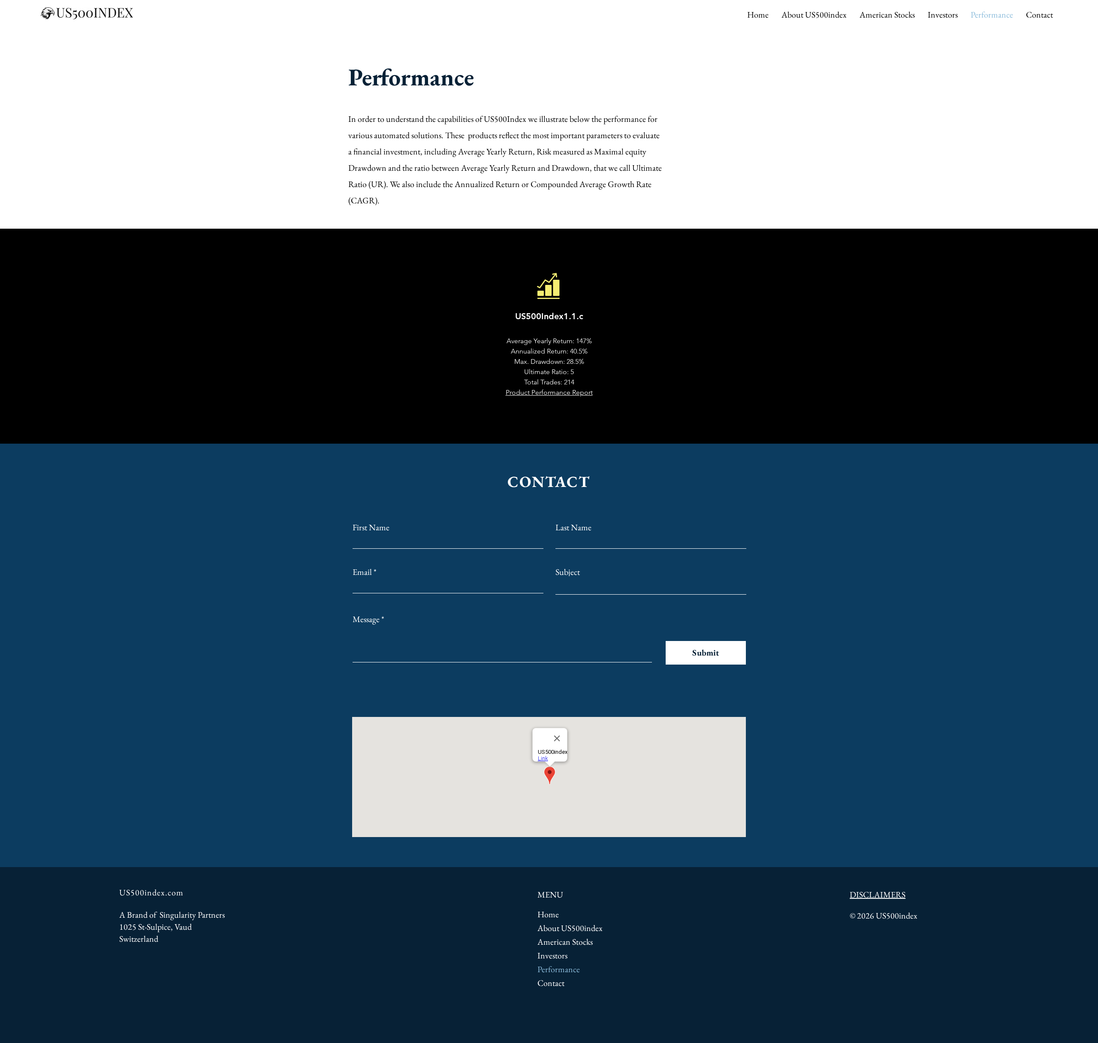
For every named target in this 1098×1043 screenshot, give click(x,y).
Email (362, 572)
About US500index (570, 928)
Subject (567, 572)
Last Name (573, 527)
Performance (558, 969)
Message (366, 619)
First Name (371, 527)
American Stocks (565, 941)
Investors (552, 955)
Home (548, 914)
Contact (550, 983)
